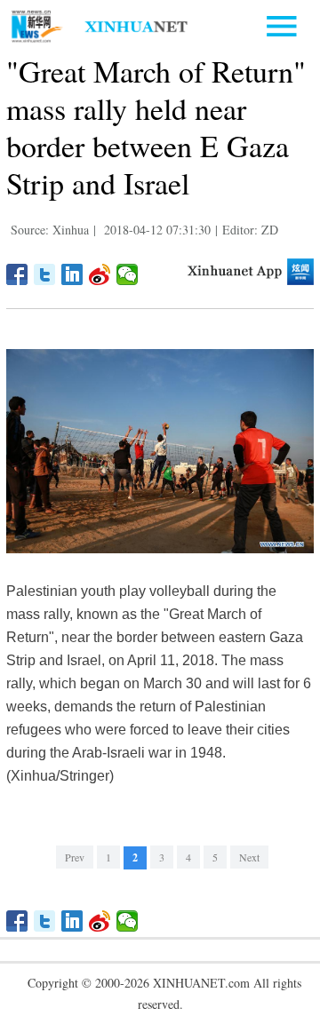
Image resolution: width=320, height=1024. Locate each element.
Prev (74, 857)
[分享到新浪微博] (100, 274)
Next (249, 857)
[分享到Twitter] (45, 274)
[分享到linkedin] (72, 274)
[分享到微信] (127, 274)
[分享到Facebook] (17, 274)
